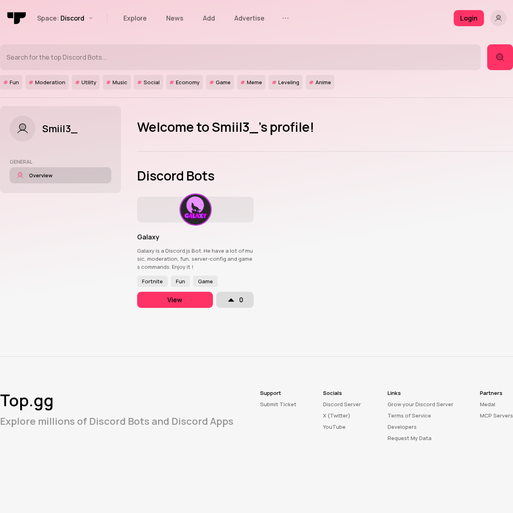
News (175, 18)
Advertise (249, 18)
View (174, 299)
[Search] (500, 57)
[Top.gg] (16, 18)
